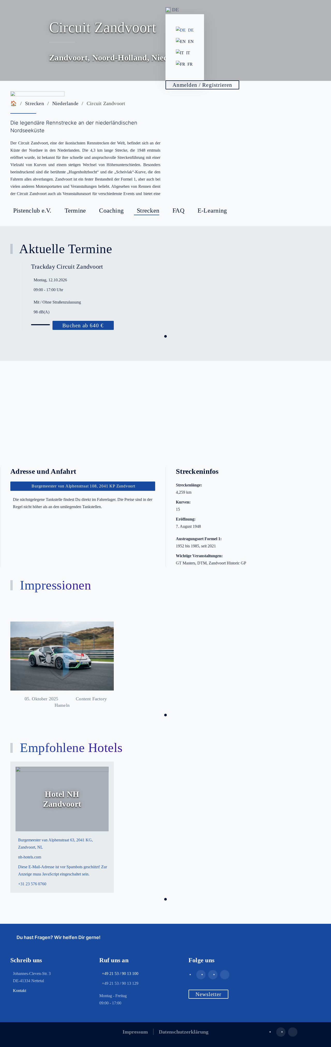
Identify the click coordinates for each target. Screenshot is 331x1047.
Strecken (148, 210)
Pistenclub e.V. (32, 210)
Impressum (135, 1032)
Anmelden (195, 119)
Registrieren (198, 134)
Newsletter (208, 994)
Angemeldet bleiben (203, 107)
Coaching (111, 210)
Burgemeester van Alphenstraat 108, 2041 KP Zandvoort (83, 486)
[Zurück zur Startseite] (37, 97)
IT (188, 53)
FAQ (178, 210)
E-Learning (212, 210)
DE (191, 30)
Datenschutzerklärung (183, 1032)
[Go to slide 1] (165, 336)
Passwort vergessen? (192, 147)
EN (191, 41)
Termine (75, 210)
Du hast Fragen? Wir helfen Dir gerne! (57, 937)
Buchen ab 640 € (83, 325)
